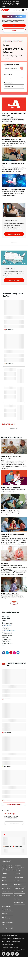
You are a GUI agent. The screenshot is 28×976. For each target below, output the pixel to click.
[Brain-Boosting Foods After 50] (14, 130)
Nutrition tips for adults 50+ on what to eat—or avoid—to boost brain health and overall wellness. (13, 143)
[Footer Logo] (14, 861)
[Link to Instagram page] (12, 954)
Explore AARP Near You (11, 64)
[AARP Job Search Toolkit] (14, 584)
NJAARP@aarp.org (9, 630)
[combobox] (14, 68)
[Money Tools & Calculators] (14, 477)
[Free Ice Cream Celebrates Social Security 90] (14, 104)
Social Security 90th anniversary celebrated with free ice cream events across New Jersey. (13, 119)
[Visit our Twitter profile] (8, 954)
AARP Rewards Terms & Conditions (11, 941)
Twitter (7, 652)
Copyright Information (7, 944)
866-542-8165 (7, 625)
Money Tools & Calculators (10, 487)
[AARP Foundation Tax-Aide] (14, 501)
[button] (26, 10)
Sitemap (4, 935)
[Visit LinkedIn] (17, 954)
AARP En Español (18, 877)
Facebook (3, 652)
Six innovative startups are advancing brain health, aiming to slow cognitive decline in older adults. (13, 193)
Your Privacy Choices (14, 950)
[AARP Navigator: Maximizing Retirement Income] (14, 446)
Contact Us (17, 873)
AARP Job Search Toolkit (10, 594)
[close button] (26, 13)
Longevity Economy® (7, 928)
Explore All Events (7, 424)
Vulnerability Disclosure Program (10, 947)
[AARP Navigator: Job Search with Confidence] (14, 524)
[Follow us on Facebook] (3, 954)
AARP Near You (6, 895)
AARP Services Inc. (19, 902)
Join (14, 25)
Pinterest (10, 652)
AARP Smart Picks (6, 891)
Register (15, 10)
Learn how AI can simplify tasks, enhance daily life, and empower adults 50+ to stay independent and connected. (14, 169)
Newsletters (17, 880)
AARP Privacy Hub (12, 935)
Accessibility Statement (18, 938)
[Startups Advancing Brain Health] (14, 180)
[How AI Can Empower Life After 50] (14, 154)
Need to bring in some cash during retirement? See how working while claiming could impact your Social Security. (10, 4)
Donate (4, 877)
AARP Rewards (6, 888)
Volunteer (4, 880)
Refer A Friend (17, 884)
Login (20, 9)
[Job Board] (14, 553)
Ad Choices (5, 950)
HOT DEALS (8, 814)
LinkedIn (18, 652)
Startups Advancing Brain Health (13, 189)
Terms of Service (6, 938)
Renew (14, 30)
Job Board (4, 563)
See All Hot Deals (14, 823)
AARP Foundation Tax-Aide (10, 511)
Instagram (14, 652)
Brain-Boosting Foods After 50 (12, 139)
